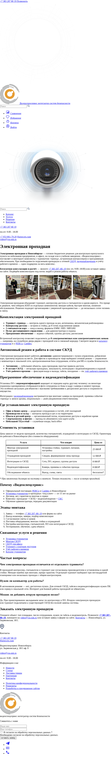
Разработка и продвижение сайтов (23, 688)
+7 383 (8, 1)
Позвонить (22, 1)
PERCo (19, 343)
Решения (10, 219)
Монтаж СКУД (13, 541)
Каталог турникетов (16, 552)
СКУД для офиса (14, 544)
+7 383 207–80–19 (57, 269)
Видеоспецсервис (45, 103)
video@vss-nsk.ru (8, 239)
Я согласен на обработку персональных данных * (27, 732)
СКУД (73, 261)
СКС (60, 498)
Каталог (10, 214)
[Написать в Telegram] (8, 744)
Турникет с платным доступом (21, 546)
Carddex (28, 343)
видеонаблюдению (86, 261)
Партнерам (11, 675)
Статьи (9, 670)
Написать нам (24, 237)
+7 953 (8, 237)
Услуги (9, 217)
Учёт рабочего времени (17, 549)
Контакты (10, 222)
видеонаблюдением (23, 396)
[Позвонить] (8, 753)
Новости (10, 668)
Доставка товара (14, 673)
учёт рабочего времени (96, 371)
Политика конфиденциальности (21, 683)
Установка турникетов (17, 493)
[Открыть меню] (5, 132)
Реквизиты (11, 686)
